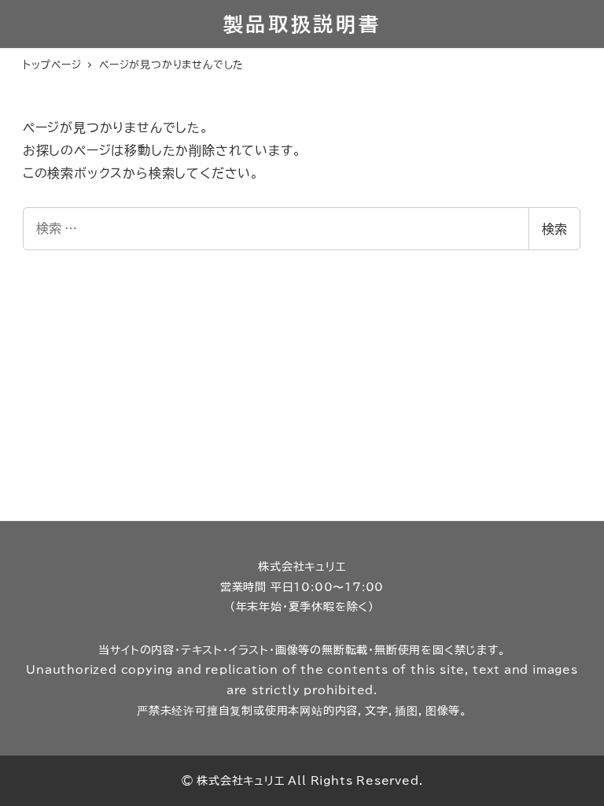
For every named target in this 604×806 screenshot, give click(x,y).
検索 (554, 229)
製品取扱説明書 (302, 24)
